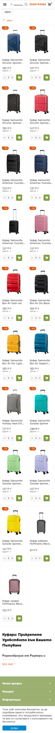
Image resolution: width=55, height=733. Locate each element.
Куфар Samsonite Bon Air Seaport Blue (40, 362)
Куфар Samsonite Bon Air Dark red (12, 302)
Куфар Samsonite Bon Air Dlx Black (40, 302)
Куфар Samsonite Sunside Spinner (40, 422)
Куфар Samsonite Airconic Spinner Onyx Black (40, 61)
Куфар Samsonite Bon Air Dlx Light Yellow (12, 362)
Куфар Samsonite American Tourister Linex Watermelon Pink (41, 242)
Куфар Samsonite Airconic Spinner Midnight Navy (12, 61)
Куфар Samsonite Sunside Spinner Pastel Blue (40, 482)
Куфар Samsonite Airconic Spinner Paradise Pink (40, 121)
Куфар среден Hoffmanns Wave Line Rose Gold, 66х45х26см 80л (12, 602)
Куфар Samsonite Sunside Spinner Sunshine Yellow (12, 542)
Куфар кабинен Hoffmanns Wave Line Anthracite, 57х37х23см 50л (40, 542)
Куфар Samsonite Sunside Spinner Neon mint (12, 482)
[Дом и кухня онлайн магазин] (16, 4)
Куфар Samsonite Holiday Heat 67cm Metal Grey (13, 422)
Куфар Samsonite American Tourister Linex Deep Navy (41, 181)
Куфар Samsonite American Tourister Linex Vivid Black (13, 181)
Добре (14, 728)
